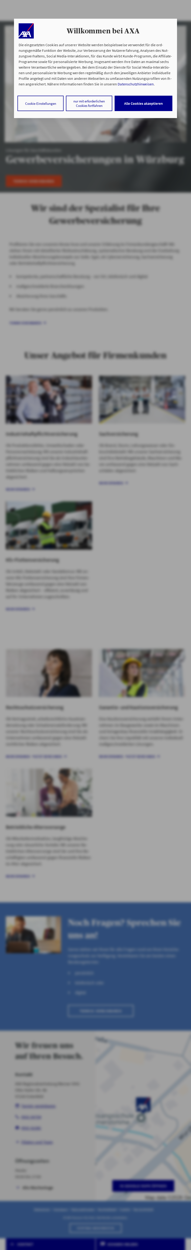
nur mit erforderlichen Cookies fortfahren (89, 103)
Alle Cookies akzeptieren (143, 103)
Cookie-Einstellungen (40, 103)
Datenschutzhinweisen (135, 84)
